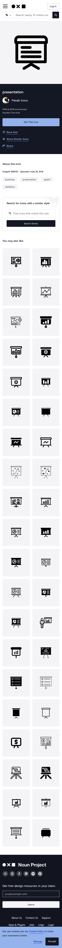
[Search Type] (8, 15)
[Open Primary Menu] (5, 6)
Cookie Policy (36, 931)
